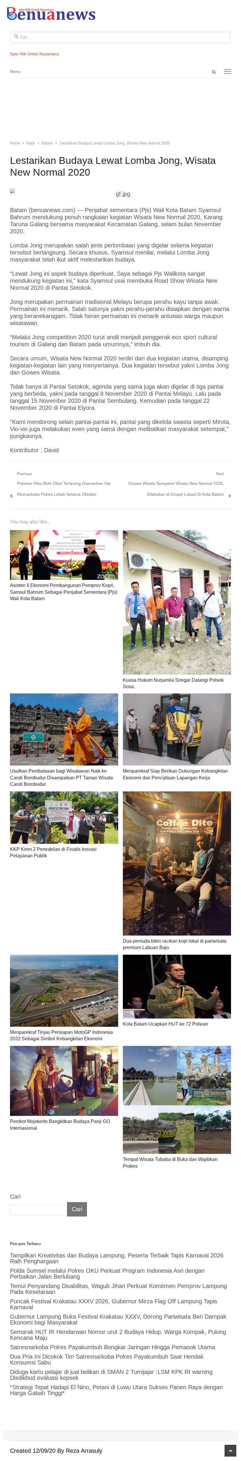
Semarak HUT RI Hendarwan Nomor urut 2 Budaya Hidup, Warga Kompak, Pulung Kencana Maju (118, 1335)
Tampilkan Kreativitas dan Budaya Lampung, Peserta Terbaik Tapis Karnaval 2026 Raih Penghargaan (116, 1258)
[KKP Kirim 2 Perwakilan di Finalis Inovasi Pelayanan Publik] (64, 817)
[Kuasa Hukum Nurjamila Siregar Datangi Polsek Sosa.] (177, 602)
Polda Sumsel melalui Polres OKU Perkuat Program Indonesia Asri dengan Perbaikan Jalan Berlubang (107, 1273)
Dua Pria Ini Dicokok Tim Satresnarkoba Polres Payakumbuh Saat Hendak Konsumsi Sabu (107, 1359)
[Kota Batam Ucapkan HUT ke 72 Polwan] (177, 987)
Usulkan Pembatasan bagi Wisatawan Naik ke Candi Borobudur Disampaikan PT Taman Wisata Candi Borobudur (61, 777)
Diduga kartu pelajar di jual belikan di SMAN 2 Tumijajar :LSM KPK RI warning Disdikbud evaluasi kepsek (111, 1375)
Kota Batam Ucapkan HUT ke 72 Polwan (165, 1023)
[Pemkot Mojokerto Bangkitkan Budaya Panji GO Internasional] (64, 1081)
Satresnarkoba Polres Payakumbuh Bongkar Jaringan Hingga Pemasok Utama (113, 1347)
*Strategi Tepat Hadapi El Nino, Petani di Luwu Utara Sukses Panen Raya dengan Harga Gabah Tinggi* (116, 1390)
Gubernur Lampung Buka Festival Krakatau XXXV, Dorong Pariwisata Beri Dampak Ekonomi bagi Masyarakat (118, 1319)
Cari (15, 1196)
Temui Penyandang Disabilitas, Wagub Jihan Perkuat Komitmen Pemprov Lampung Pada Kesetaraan (118, 1289)
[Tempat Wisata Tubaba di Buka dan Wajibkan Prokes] (177, 1100)
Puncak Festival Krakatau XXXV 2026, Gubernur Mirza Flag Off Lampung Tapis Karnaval (113, 1304)
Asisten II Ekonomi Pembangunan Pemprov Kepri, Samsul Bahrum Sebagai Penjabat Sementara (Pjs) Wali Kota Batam (63, 592)
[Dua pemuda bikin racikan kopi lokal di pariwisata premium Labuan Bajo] (177, 863)
